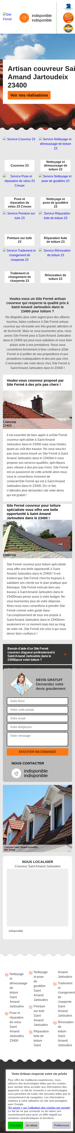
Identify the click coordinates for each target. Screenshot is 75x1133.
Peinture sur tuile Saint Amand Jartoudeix (40, 1015)
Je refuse (31, 1125)
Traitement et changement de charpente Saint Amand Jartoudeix (64, 999)
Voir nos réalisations (29, 95)
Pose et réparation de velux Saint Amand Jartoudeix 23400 (16, 1026)
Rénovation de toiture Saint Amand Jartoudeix (64, 1033)
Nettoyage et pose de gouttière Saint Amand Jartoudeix (40, 985)
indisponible (42, 15)
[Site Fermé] (7, 17)
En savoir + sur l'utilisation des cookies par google (39, 1107)
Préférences (61, 1125)
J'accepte (15, 1125)
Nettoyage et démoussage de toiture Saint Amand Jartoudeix (16, 990)
